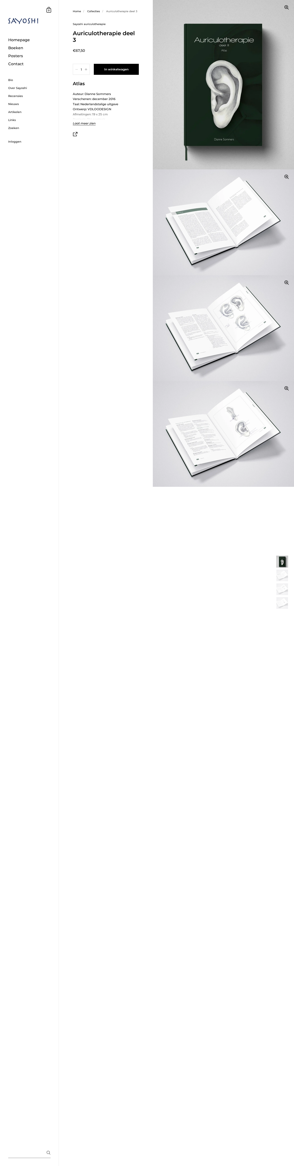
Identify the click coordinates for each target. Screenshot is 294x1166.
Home (77, 11)
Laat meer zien (84, 123)
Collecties (93, 11)
